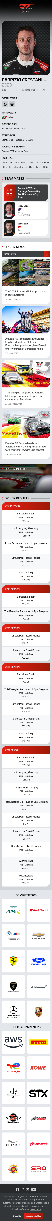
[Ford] (38, 961)
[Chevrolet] (38, 935)
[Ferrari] (13, 961)
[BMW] (13, 935)
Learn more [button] (35, 1209)
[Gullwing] (13, 1143)
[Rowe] (38, 1067)
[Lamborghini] (13, 986)
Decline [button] (17, 1216)
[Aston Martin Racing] (13, 910)
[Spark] (38, 1143)
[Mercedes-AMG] (13, 1012)
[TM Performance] (13, 1118)
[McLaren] (38, 986)
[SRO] (38, 1169)
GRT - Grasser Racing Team (24, 90)
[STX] (38, 1093)
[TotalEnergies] (13, 1067)
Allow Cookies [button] (33, 1216)
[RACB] (13, 1169)
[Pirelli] (38, 1042)
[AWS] (13, 1042)
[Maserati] (13, 1093)
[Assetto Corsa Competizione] (38, 1118)
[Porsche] (38, 1012)
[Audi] (38, 910)
